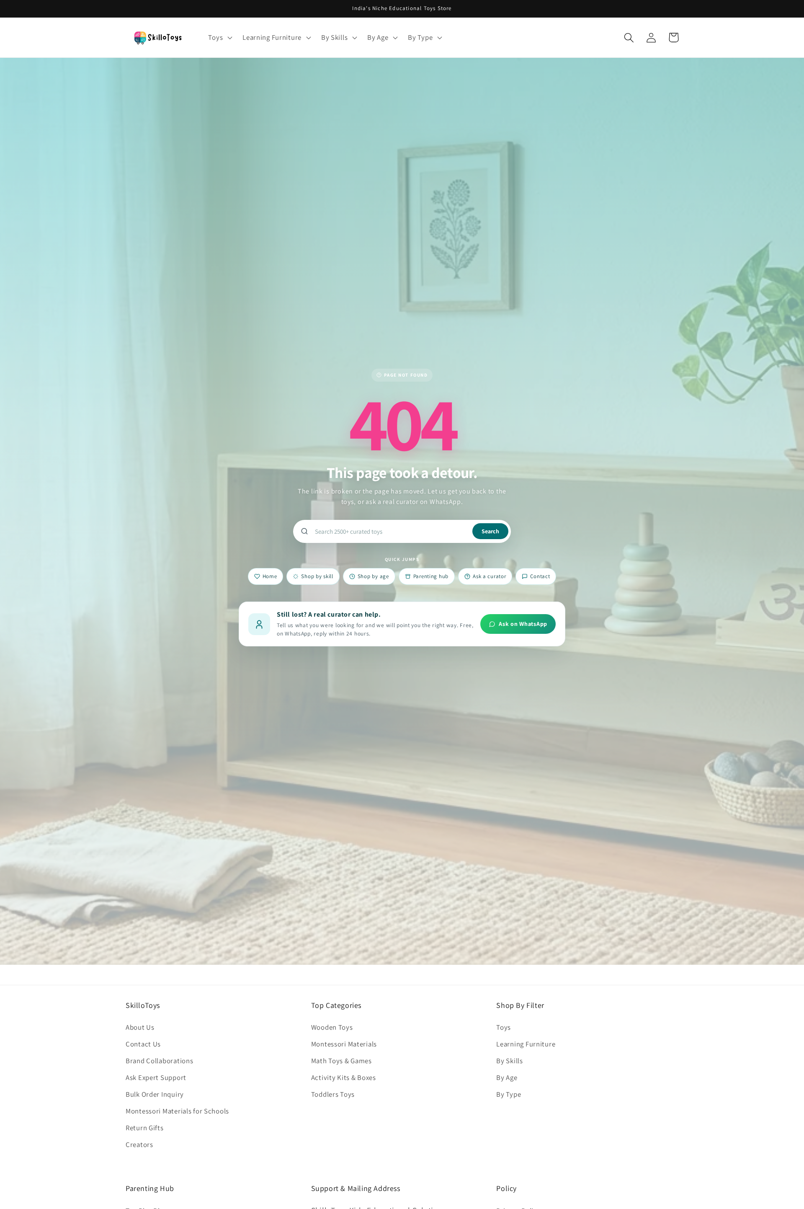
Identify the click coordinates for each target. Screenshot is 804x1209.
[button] (219, 37)
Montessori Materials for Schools (177, 1111)
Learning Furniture (525, 1044)
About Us (140, 1027)
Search (490, 531)
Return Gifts (145, 1127)
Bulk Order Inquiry (155, 1094)
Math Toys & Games (341, 1060)
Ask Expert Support (156, 1077)
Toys (503, 1027)
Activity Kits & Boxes (343, 1077)
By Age (506, 1077)
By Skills (509, 1060)
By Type (508, 1094)
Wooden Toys (332, 1027)
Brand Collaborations (159, 1060)
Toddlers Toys (333, 1094)
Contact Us (143, 1044)
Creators (139, 1144)
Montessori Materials (344, 1044)
